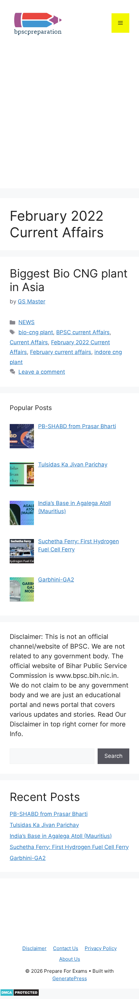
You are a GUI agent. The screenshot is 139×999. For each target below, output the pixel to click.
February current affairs (60, 352)
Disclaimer (34, 948)
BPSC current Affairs (83, 332)
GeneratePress (69, 978)
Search (113, 756)
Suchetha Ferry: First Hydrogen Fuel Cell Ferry (69, 847)
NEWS (26, 322)
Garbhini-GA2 (28, 858)
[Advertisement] (69, 118)
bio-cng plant (35, 332)
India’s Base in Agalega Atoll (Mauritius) (61, 836)
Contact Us (65, 948)
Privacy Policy (101, 948)
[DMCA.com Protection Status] (19, 994)
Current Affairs (29, 342)
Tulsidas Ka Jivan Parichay (44, 825)
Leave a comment (41, 372)
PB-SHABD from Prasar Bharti (49, 814)
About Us (69, 959)
